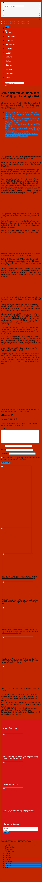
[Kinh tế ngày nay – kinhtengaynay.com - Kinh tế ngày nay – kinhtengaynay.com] (15, 23)
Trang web (4, 453)
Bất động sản (10, 45)
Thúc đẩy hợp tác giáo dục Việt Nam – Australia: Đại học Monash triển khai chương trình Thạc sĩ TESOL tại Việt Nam (22, 120)
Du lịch (8, 61)
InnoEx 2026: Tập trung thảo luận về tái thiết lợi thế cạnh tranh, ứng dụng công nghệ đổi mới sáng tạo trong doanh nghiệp (21, 704)
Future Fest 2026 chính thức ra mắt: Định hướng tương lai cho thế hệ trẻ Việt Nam (22, 135)
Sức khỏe (9, 65)
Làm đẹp (9, 69)
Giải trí (8, 77)
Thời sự (8, 53)
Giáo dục (9, 57)
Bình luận (4, 429)
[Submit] (6, 85)
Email (3, 450)
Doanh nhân (10, 40)
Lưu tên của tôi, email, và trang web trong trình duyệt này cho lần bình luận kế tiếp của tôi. (20, 458)
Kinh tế (8, 32)
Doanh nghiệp (10, 36)
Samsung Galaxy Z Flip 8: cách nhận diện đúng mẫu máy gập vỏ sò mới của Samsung (21, 713)
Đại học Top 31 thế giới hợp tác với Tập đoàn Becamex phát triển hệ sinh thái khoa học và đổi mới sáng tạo (22, 114)
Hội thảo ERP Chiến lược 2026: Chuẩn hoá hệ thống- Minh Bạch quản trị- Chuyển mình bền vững (19, 709)
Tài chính (9, 49)
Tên (2, 446)
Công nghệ (9, 73)
